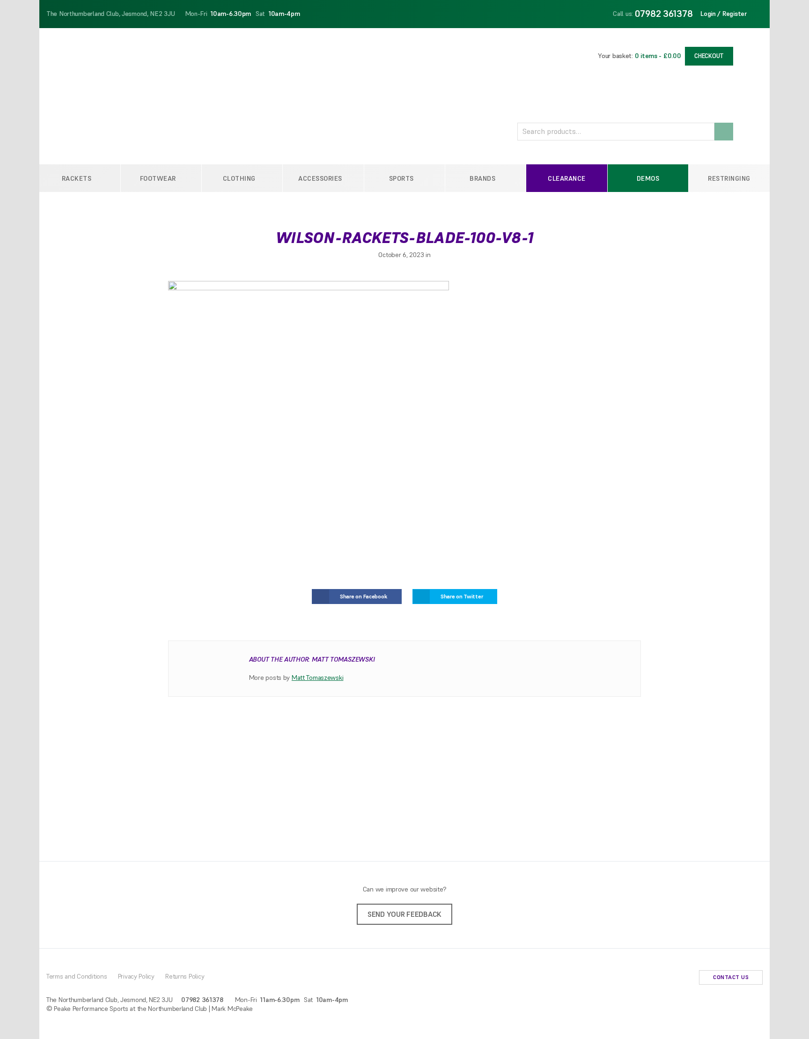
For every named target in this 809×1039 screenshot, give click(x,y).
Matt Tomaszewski (318, 677)
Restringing (729, 178)
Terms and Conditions (76, 976)
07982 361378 (664, 13)
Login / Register (723, 13)
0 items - (658, 56)
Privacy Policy (136, 976)
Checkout (709, 56)
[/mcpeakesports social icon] (685, 978)
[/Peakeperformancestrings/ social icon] (670, 978)
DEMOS (648, 178)
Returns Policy (184, 976)
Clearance (567, 178)
